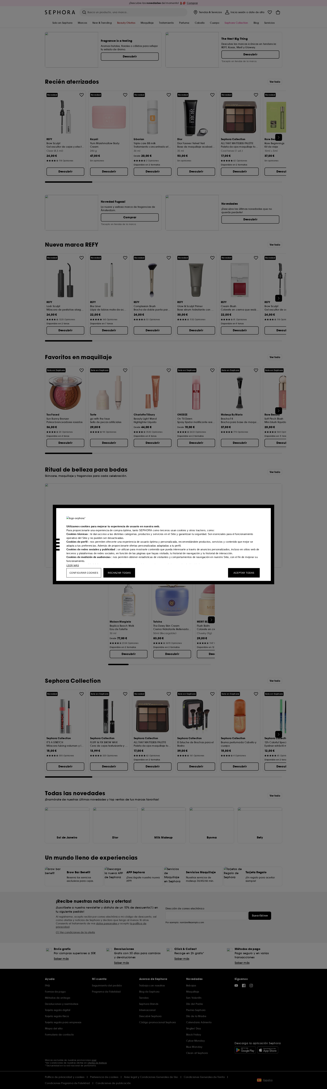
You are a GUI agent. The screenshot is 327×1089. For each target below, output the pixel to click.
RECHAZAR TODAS (119, 572)
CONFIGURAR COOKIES (83, 572)
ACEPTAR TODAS (243, 572)
